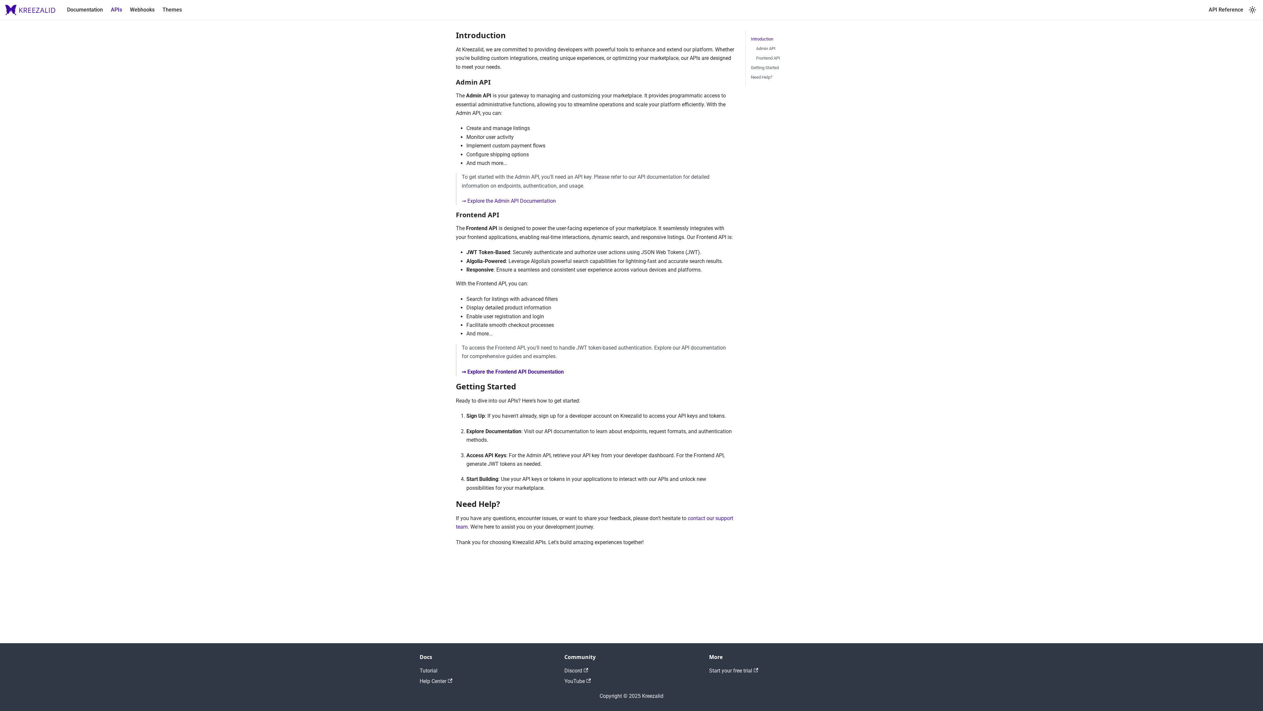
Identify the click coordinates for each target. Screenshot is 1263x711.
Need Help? (761, 77)
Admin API (766, 48)
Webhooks (142, 10)
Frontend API (768, 58)
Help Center (433, 681)
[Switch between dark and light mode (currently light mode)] (1252, 10)
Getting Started (765, 67)
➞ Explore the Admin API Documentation (509, 201)
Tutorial (428, 671)
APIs (116, 10)
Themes (172, 10)
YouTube (574, 681)
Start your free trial (730, 671)
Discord (573, 671)
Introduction (762, 39)
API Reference (1226, 10)
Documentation (85, 10)
